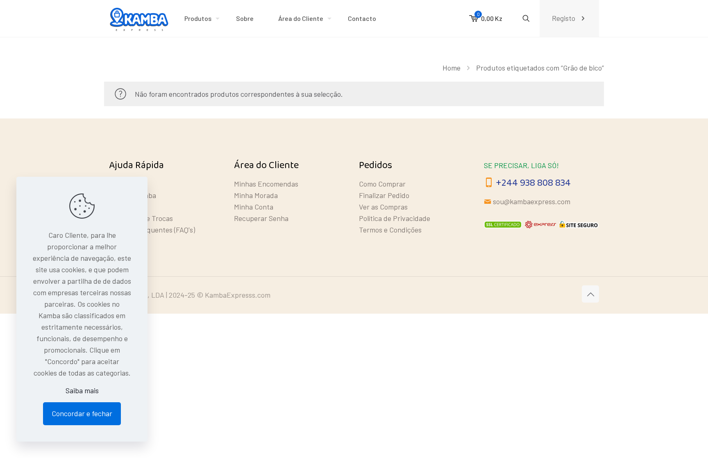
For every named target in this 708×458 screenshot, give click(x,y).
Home (451, 67)
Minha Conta (253, 206)
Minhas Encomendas (266, 183)
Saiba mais (82, 390)
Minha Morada (256, 195)
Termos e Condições (390, 229)
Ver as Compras (383, 206)
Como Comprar (382, 183)
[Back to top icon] (590, 294)
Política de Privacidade (394, 218)
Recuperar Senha (261, 218)
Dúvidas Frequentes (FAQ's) (152, 229)
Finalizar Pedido (384, 195)
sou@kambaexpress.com (531, 201)
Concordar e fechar (82, 413)
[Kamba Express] (140, 18)
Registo (563, 18)
